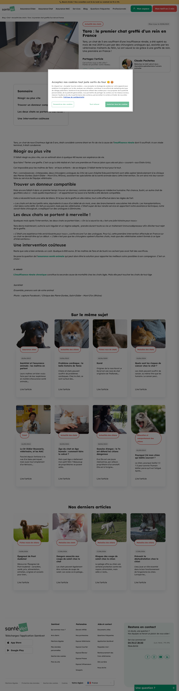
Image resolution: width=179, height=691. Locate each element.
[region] (90, 90)
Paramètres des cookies (63, 104)
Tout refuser (94, 104)
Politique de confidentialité (73, 97)
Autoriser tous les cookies (117, 104)
